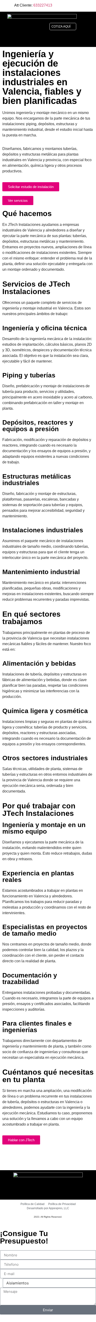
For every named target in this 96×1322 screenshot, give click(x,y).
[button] (89, 26)
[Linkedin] (89, 6)
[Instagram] (79, 6)
